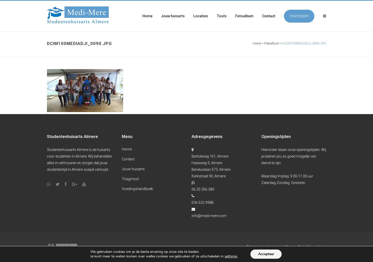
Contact (128, 159)
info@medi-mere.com (209, 216)
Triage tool (130, 179)
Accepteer (266, 254)
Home (257, 43)
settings (231, 256)
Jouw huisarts (133, 169)
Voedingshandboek (137, 189)
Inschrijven (299, 15)
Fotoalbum (271, 43)
